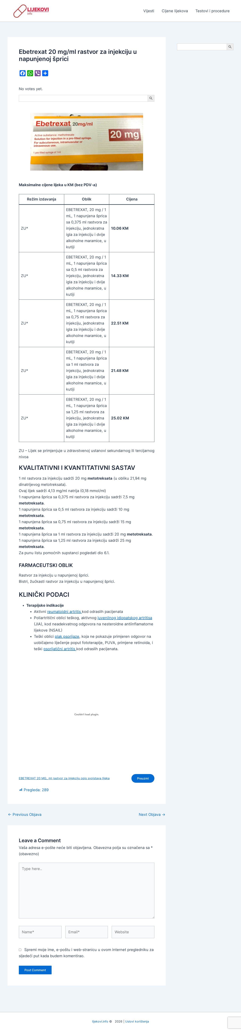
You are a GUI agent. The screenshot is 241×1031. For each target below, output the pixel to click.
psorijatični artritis (59, 649)
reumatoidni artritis (64, 611)
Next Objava (152, 814)
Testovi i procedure (212, 11)
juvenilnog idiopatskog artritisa (125, 618)
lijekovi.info (100, 1021)
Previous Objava (24, 814)
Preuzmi (143, 778)
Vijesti (148, 11)
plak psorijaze (67, 636)
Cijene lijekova (175, 11)
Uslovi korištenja (137, 1021)
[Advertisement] (205, 113)
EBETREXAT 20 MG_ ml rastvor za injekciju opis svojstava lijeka (64, 778)
